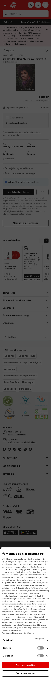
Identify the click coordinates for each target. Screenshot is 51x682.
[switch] (40, 648)
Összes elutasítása (25, 673)
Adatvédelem (7, 633)
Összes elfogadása (25, 665)
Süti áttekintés (29, 633)
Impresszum (17, 633)
